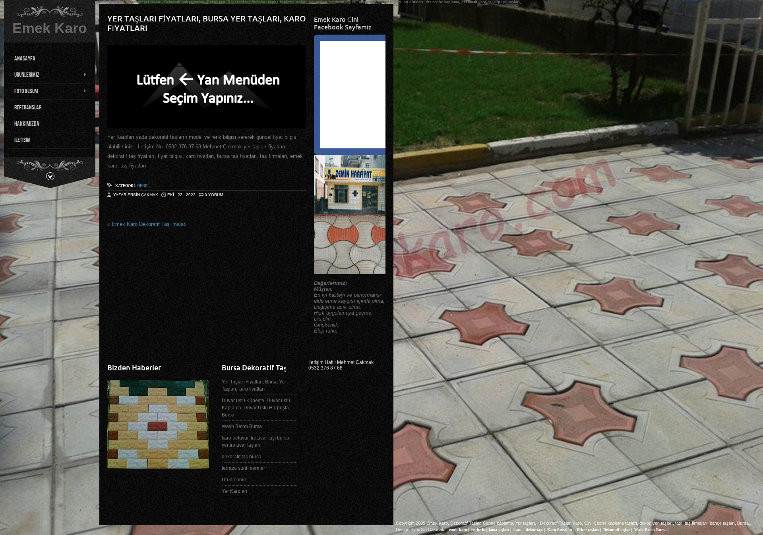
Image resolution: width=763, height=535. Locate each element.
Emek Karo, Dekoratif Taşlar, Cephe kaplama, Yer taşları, (481, 523)
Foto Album (23, 91)
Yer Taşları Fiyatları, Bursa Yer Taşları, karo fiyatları (254, 385)
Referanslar (27, 107)
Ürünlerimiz (234, 479)
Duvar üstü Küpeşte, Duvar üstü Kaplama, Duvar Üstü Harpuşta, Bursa (256, 408)
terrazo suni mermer (243, 468)
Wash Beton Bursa (242, 426)
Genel (143, 185)
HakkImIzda (26, 124)
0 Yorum (214, 195)
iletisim (22, 140)
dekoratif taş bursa (241, 456)
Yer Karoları (234, 491)
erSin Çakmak (430, 529)
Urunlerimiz (23, 75)
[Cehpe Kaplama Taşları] (158, 466)
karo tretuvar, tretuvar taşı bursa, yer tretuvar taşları (256, 441)
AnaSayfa (24, 58)
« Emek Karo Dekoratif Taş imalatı (147, 224)
